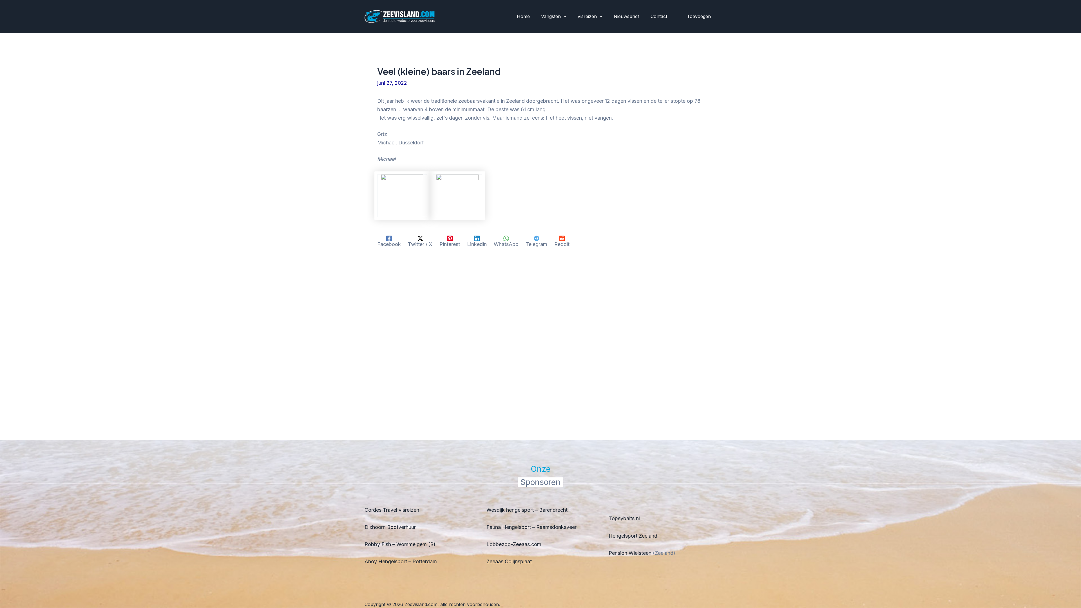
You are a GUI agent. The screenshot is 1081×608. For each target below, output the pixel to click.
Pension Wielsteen (630, 553)
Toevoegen (699, 16)
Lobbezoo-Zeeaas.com (513, 544)
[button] (563, 16)
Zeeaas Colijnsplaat (509, 561)
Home (523, 16)
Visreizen (587, 16)
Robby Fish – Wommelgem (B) (400, 544)
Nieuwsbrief (626, 16)
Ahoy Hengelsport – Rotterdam (401, 561)
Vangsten (551, 16)
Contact (659, 16)
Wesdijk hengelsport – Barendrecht (527, 510)
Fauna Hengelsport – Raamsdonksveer (531, 527)
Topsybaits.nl (624, 518)
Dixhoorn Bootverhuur (390, 527)
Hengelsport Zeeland (633, 536)
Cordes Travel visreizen (392, 510)
